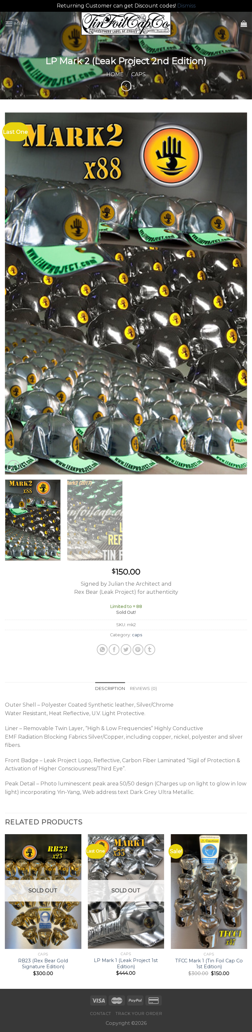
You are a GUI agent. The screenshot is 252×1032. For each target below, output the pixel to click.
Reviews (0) (143, 688)
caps (138, 74)
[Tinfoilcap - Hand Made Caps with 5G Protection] (126, 23)
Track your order (139, 1013)
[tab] (110, 688)
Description (110, 688)
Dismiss (186, 6)
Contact (100, 1013)
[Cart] (244, 23)
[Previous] (18, 293)
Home (115, 74)
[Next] (234, 293)
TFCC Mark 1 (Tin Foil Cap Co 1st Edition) (209, 964)
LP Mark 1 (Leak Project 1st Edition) (126, 963)
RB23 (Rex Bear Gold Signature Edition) (43, 964)
